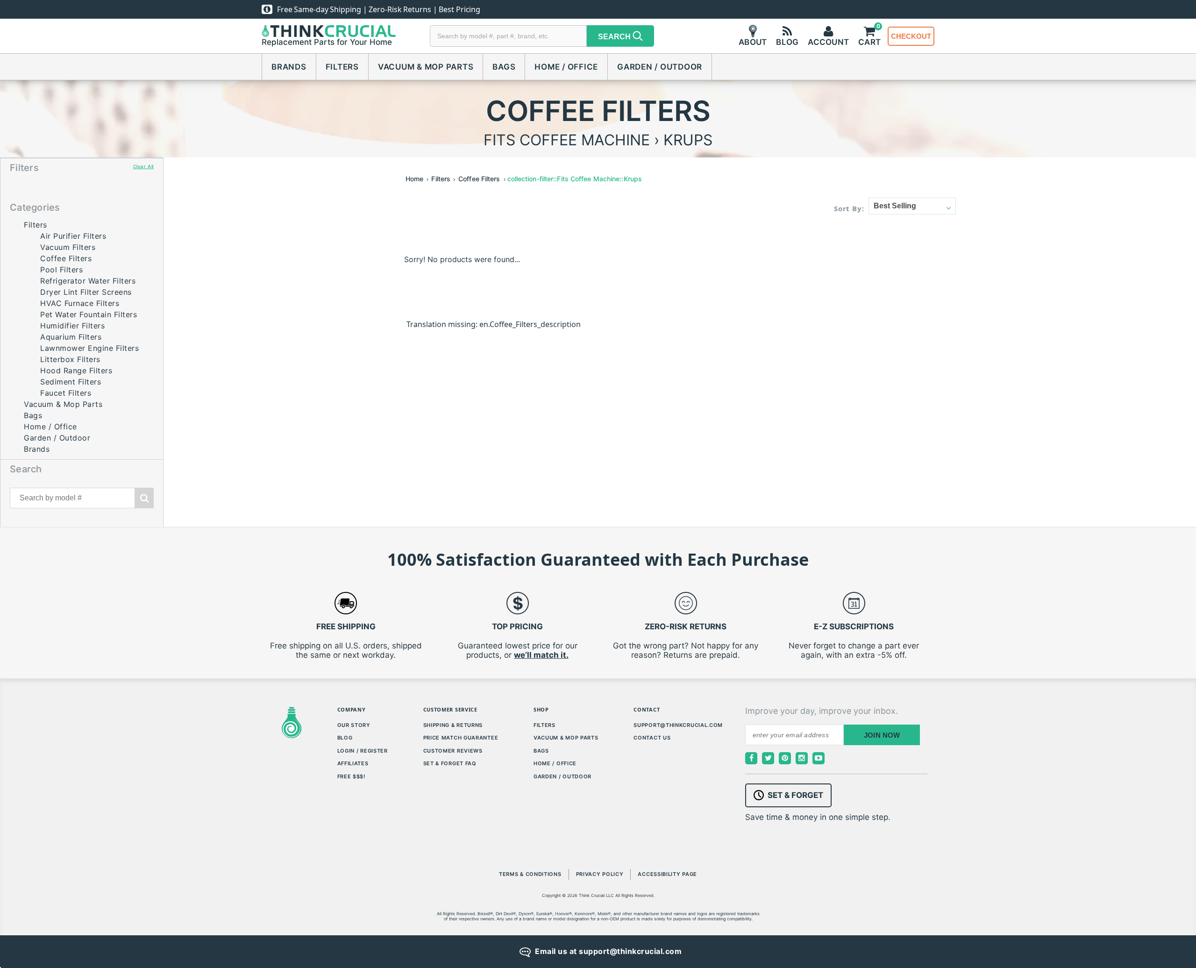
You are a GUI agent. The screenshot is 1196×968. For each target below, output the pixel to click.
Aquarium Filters (70, 337)
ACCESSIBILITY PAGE (667, 874)
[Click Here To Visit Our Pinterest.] (785, 758)
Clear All (143, 166)
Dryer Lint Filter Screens (86, 292)
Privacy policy (600, 874)
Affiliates (353, 763)
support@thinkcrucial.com (678, 725)
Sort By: (849, 208)
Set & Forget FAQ (450, 763)
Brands (288, 66)
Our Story (353, 725)
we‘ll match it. (541, 655)
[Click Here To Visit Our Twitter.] (768, 758)
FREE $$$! (351, 776)
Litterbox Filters (70, 359)
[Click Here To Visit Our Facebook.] (751, 758)
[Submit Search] (144, 498)
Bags (503, 66)
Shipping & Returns (453, 725)
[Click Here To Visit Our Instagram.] (802, 758)
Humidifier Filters (72, 325)
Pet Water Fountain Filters (88, 314)
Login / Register (362, 750)
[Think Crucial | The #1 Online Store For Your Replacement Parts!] (329, 31)
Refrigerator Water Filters (87, 280)
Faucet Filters (65, 393)
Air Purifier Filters (73, 236)
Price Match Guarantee (460, 737)
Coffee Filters (66, 258)
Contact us (652, 737)
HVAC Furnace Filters (79, 303)
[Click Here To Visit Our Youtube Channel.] (818, 758)
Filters (342, 66)
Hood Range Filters (76, 370)
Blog (345, 737)
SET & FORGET (795, 795)
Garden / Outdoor (659, 66)
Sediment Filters (70, 381)
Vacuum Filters (67, 247)
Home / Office (566, 66)
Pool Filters (61, 269)
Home (414, 179)
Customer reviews (453, 750)
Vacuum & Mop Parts (426, 66)
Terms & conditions (530, 874)
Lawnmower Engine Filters (89, 348)
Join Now (882, 735)
